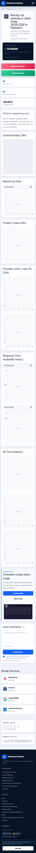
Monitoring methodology (10, 806)
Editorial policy (6, 809)
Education (5, 789)
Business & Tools (7, 780)
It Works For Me (18, 73)
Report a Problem (18, 66)
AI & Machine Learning (9, 772)
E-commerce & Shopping (10, 786)
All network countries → (9, 836)
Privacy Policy (21, 658)
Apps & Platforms (7, 775)
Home (2, 9)
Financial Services (11, 9)
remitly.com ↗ (24, 38)
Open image (18, 599)
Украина (17, 833)
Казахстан (8, 833)
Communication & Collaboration (12, 783)
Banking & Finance (8, 777)
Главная (4, 801)
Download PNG (18, 593)
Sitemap (4, 820)
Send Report (18, 652)
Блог (3, 798)
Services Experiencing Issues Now (13, 817)
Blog (3, 815)
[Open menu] (33, 3)
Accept (18, 848)
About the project (7, 804)
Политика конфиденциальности (12, 812)
